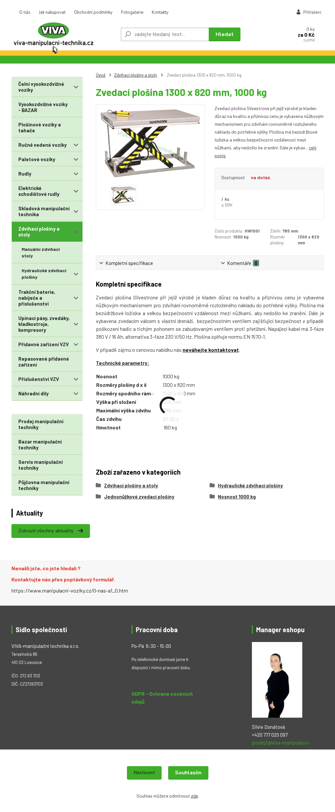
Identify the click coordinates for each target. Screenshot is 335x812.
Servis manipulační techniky (40, 465)
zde (194, 796)
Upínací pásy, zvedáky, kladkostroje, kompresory (44, 324)
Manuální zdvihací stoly (41, 252)
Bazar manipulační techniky (40, 444)
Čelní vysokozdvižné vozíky (41, 87)
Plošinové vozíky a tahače (39, 127)
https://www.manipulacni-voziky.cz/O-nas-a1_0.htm (69, 590)
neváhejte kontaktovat (211, 350)
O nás (24, 12)
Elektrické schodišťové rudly (39, 191)
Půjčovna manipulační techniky (43, 485)
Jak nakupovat (52, 12)
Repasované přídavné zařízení (43, 362)
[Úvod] (63, 34)
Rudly (24, 174)
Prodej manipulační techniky (40, 424)
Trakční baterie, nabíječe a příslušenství (36, 298)
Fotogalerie (132, 12)
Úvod (100, 75)
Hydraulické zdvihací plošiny (44, 274)
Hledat (225, 34)
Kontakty (160, 12)
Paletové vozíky (36, 159)
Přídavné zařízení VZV (43, 344)
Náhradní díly (33, 393)
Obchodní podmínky (93, 12)
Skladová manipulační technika (44, 211)
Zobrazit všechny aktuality (45, 531)
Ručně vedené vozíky (42, 145)
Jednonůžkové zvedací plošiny (139, 497)
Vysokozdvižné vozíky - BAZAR (43, 107)
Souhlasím (188, 772)
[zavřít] (327, 6)
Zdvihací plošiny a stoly (39, 231)
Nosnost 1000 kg (237, 497)
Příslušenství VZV (38, 379)
